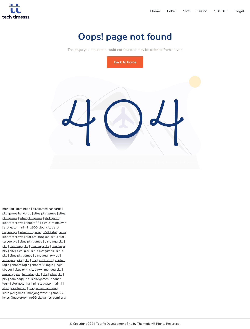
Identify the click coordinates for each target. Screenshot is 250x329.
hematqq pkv (31, 274)
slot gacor (52, 218)
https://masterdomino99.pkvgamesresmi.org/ (34, 297)
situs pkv (8, 260)
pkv (44, 223)
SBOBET (221, 11)
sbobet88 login (42, 265)
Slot (186, 11)
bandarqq (41, 255)
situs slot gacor (30, 232)
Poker (171, 11)
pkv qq (54, 255)
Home (155, 11)
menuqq (8, 209)
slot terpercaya (12, 223)
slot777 (58, 293)
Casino (201, 11)
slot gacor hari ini (16, 227)
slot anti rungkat (37, 237)
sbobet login (20, 265)
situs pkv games (45, 213)
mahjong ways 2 (38, 293)
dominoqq (23, 209)
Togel (239, 11)
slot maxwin (57, 223)
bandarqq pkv (54, 241)
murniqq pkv (11, 274)
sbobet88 (32, 223)
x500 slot (37, 227)
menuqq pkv (52, 269)
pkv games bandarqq (47, 209)
